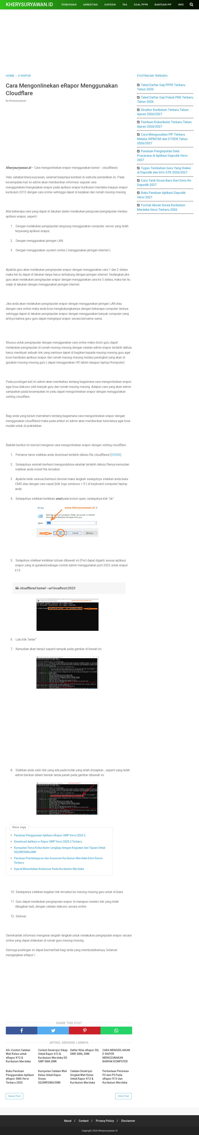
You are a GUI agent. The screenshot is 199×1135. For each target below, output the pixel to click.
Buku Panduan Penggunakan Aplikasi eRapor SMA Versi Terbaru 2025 (20, 1077)
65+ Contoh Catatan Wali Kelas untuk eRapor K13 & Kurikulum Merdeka (18, 1056)
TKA (124, 4)
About (67, 1120)
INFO (181, 4)
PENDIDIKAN (69, 4)
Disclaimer (128, 1120)
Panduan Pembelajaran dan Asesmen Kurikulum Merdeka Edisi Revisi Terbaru (58, 860)
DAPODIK (110, 4)
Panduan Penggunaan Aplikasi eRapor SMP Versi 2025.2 (50, 835)
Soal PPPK (141, 4)
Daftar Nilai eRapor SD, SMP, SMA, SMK (84, 1052)
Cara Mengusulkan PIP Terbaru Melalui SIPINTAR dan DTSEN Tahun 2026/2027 (162, 139)
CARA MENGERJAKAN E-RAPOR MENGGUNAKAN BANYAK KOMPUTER (116, 1056)
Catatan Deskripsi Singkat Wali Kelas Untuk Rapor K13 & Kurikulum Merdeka (82, 1077)
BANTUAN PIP (163, 4)
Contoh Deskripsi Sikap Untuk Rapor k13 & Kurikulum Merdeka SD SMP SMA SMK (52, 1056)
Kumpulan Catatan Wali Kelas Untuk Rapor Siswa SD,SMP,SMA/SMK (52, 1077)
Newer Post (14, 1096)
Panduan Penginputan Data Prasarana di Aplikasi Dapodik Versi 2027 (162, 155)
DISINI (115, 455)
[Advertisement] (99, 41)
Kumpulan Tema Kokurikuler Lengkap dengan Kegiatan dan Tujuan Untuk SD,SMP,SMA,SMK (59, 850)
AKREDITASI (90, 4)
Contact (83, 1120)
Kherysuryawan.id (29, 4)
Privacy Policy (105, 1120)
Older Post (123, 1096)
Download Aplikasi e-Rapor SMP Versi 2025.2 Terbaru (48, 841)
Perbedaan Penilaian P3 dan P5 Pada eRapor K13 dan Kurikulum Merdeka (115, 1077)
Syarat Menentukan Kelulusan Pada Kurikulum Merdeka (49, 868)
